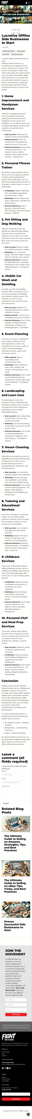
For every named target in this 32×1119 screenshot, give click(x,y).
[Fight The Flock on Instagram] (7, 1068)
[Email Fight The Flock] (3, 1068)
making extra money (8, 51)
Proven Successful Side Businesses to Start (15, 926)
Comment (6, 786)
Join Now (16, 1014)
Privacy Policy (6, 1079)
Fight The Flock (13, 1111)
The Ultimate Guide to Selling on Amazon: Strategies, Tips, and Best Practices (15, 843)
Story (3, 1054)
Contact (4, 1055)
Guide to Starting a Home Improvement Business (16, 154)
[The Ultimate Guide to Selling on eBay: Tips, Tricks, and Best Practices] (16, 868)
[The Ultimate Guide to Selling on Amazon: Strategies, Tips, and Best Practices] (16, 824)
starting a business (16, 54)
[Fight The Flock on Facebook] (5, 1068)
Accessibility (5, 1081)
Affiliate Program (24, 1111)
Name (4, 771)
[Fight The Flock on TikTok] (10, 1068)
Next (19, 29)
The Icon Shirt (6, 1052)
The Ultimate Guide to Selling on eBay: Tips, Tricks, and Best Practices (15, 886)
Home (13, 33)
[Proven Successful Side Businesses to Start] (16, 910)
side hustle (6, 54)
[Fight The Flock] (12, 2)
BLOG (19, 33)
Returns (4, 1077)
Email (4, 779)
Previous (14, 29)
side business (21, 51)
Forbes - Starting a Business (15, 733)
